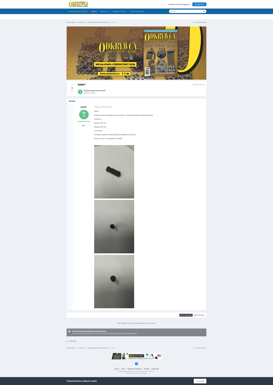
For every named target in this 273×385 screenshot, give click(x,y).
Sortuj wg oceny (186, 315)
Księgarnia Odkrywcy (120, 11)
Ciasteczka (155, 369)
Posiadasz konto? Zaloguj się (179, 4)
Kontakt (146, 369)
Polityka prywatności (134, 369)
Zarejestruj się (199, 4)
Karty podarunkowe (137, 11)
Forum (93, 11)
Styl (123, 369)
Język (116, 369)
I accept (201, 381)
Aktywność (104, 11)
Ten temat (195, 11)
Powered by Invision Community (136, 373)
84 (85, 125)
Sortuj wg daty (199, 315)
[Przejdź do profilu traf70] (80, 91)
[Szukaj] (204, 11)
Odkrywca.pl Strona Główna (78, 11)
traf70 (102, 90)
